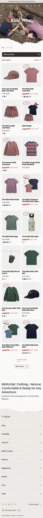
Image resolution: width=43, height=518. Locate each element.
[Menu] (3, 6)
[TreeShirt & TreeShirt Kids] (11, 331)
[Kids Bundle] (31, 112)
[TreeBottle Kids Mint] (31, 222)
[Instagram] (6, 504)
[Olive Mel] (27, 96)
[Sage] (29, 96)
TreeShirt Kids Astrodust (28, 90)
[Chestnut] (6, 170)
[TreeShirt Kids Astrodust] (31, 75)
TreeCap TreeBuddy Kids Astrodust (10, 90)
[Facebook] (3, 504)
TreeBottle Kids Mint (30, 236)
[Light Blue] (6, 96)
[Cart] (39, 6)
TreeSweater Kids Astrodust (9, 163)
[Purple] (30, 96)
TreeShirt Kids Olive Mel (30, 272)
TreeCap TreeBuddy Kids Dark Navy (30, 309)
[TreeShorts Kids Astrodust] (11, 112)
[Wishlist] (35, 5)
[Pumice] (24, 242)
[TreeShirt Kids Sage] (11, 222)
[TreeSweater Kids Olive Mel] (11, 294)
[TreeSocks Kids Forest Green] (11, 257)
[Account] (31, 6)
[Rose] (6, 279)
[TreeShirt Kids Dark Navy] (31, 331)
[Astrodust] (3, 96)
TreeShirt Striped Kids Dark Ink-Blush (31, 163)
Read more (5, 399)
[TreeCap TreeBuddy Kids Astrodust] (11, 75)
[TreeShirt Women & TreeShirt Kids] (31, 185)
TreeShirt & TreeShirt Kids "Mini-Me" (10, 346)
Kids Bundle (27, 126)
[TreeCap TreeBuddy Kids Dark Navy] (31, 294)
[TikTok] (15, 504)
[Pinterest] (12, 504)
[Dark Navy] (4, 96)
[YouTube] (9, 504)
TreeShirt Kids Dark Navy (30, 346)
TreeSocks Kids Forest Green (11, 272)
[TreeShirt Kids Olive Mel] (31, 257)
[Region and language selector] (27, 5)
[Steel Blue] (26, 96)
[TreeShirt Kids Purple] (11, 185)
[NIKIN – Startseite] (6, 417)
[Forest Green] (3, 279)
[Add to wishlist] (18, 65)
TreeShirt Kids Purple (10, 199)
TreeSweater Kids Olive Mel (11, 309)
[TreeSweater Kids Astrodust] (11, 148)
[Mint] (23, 242)
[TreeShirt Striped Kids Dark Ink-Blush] (31, 148)
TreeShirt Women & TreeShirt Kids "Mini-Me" (30, 200)
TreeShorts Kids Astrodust (8, 127)
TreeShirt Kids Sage (10, 236)
